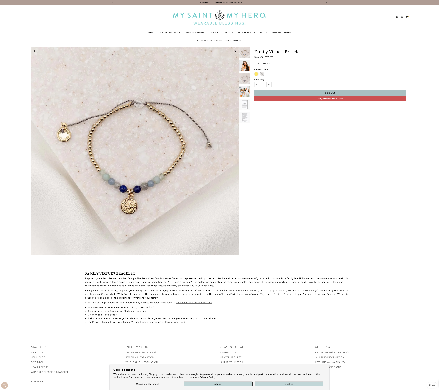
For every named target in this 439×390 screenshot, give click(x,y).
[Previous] (34, 50)
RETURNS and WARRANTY (330, 362)
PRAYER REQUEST (231, 357)
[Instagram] (34, 381)
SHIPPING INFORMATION (329, 357)
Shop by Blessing (195, 32)
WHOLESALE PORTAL (281, 32)
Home (199, 40)
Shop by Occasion (221, 32)
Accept (218, 384)
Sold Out (330, 92)
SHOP (150, 32)
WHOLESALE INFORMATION (142, 362)
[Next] (40, 50)
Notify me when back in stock (330, 98)
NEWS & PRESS (39, 367)
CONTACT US (228, 352)
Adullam (194, 302)
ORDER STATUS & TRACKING (332, 352)
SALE (262, 32)
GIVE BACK (37, 362)
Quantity (259, 79)
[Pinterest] (38, 381)
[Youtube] (41, 381)
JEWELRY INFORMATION (140, 357)
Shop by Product (169, 32)
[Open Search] (397, 17)
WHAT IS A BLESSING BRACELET (49, 372)
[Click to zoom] (235, 51)
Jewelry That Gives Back (212, 40)
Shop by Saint (245, 32)
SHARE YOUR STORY (232, 362)
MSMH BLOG (38, 357)
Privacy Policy (208, 377)
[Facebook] (32, 381)
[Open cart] (407, 17)
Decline (289, 384)
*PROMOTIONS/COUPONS (141, 352)
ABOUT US (37, 352)
